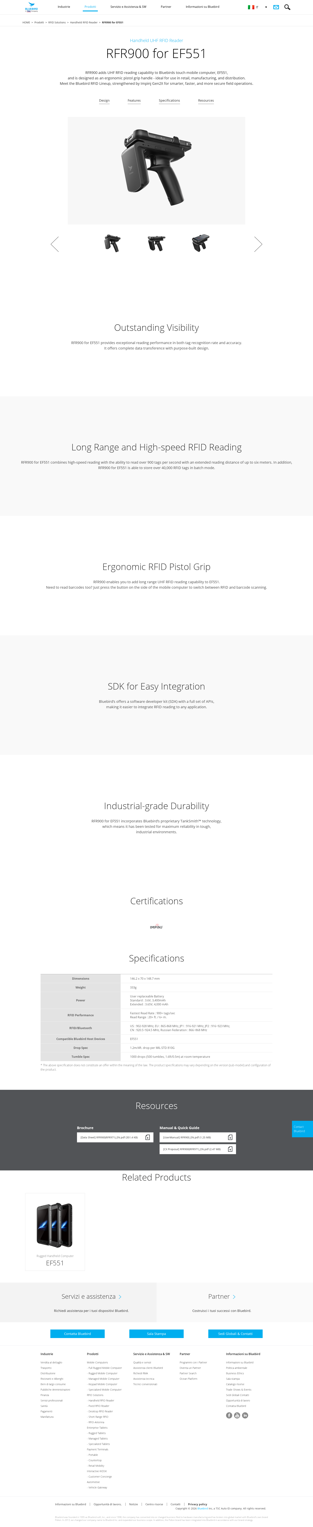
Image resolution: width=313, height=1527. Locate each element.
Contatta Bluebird (236, 1406)
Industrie (47, 1354)
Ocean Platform (188, 1378)
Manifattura (47, 1416)
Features (134, 100)
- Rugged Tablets (96, 1433)
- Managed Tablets (97, 1438)
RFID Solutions (57, 22)
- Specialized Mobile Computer (104, 1389)
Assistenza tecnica (143, 1378)
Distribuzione (48, 1373)
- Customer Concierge (99, 1476)
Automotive (93, 1482)
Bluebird (202, 1508)
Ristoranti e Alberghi (52, 1378)
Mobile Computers (97, 1362)
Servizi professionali (52, 1400)
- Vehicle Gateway (97, 1487)
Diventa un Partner (190, 1368)
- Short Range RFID (97, 1416)
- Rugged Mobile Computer (102, 1373)
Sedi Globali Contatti (237, 1395)
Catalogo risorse (235, 1384)
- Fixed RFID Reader (98, 1406)
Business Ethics (235, 1373)
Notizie (133, 1504)
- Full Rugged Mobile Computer (104, 1368)
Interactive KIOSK (97, 1471)
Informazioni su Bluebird (243, 1354)
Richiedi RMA (140, 1373)
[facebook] (229, 1415)
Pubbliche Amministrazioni (55, 1389)
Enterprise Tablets (97, 1427)
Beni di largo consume (53, 1384)
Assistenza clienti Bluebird (148, 1368)
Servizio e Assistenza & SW (151, 1354)
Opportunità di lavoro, (108, 1504)
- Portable (92, 1455)
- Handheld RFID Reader (100, 1400)
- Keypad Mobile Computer (102, 1384)
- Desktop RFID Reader (100, 1411)
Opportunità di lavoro (238, 1400)
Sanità (44, 1406)
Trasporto (46, 1368)
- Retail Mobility (95, 1465)
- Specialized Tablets (98, 1444)
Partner (185, 1354)
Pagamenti (46, 1411)
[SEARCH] (287, 7)
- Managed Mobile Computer (103, 1378)
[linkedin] (245, 1415)
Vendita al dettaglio (51, 1362)
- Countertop (94, 1460)
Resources (206, 100)
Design (104, 100)
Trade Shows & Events (238, 1389)
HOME (26, 22)
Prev (55, 244)
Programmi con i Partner (193, 1362)
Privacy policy (197, 1504)
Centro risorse (154, 1504)
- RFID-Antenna (95, 1422)
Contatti (175, 1504)
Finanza (45, 1395)
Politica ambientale (236, 1368)
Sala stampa (233, 1378)
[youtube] (237, 1415)
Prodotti (39, 22)
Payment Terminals (97, 1449)
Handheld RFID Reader (84, 22)
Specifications (169, 100)
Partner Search (188, 1373)
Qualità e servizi (142, 1362)
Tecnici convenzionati (145, 1384)
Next (258, 244)
